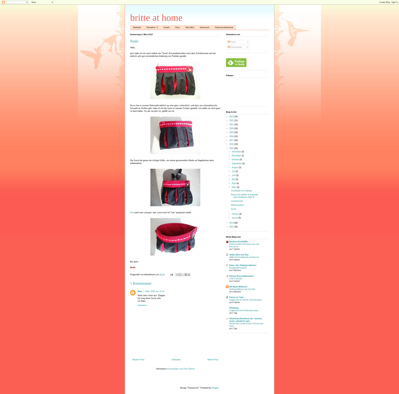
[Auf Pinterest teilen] (188, 274)
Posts (233, 42)
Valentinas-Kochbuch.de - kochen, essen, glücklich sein (245, 319)
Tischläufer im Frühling (241, 191)
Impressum (204, 27)
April (234, 183)
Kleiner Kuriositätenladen (241, 276)
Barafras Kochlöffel (238, 241)
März (234, 187)
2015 (231, 148)
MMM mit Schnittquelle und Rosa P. (244, 257)
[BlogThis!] (180, 274)
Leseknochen (237, 201)
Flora (177, 27)
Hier (132, 212)
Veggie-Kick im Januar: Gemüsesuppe (245, 300)
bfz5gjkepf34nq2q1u (238, 268)
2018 (231, 136)
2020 (231, 128)
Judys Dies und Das (238, 255)
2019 (231, 132)
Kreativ (167, 27)
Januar (235, 218)
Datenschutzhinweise (224, 27)
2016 (231, 144)
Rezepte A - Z (152, 27)
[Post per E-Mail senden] (171, 274)
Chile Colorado (235, 279)
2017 (231, 140)
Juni (234, 175)
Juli (234, 171)
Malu (140, 291)
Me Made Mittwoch (238, 287)
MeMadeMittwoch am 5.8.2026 (242, 289)
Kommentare (236, 47)
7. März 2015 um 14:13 (153, 291)
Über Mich (189, 27)
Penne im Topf (236, 297)
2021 (231, 124)
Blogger (215, 388)
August (235, 167)
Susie (233, 209)
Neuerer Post (138, 359)
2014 (231, 223)
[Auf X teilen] (183, 274)
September (237, 163)
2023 (231, 116)
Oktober (236, 159)
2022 (231, 120)
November (237, 155)
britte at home (156, 17)
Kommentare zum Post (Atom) (181, 369)
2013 (231, 227)
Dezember (237, 151)
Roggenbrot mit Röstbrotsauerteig (243, 310)
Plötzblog (234, 308)
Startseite (137, 27)
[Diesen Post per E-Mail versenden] (177, 274)
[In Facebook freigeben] (185, 274)
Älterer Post (212, 359)
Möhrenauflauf (237, 205)
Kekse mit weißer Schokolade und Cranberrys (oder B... (244, 195)
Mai (234, 179)
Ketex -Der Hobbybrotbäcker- (243, 265)
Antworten (142, 305)
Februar (235, 214)
